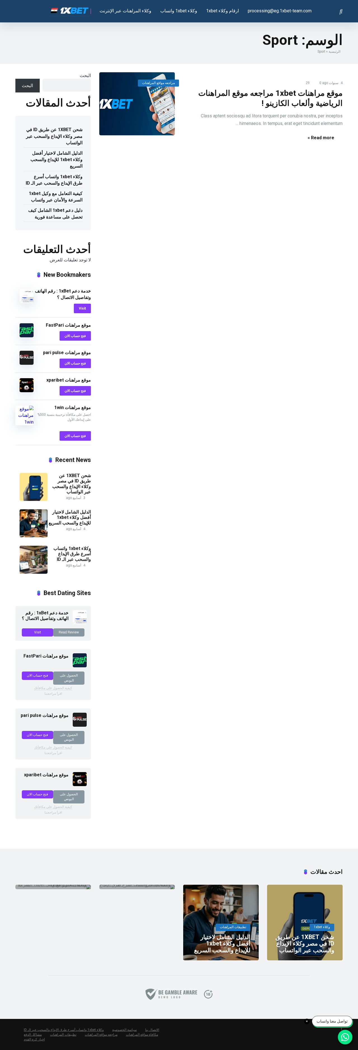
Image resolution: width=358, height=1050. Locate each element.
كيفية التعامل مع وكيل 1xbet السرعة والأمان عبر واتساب (56, 197)
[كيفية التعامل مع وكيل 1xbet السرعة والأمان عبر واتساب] (53, 887)
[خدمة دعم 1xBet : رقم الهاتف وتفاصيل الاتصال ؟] (27, 301)
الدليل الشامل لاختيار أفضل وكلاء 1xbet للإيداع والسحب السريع (56, 159)
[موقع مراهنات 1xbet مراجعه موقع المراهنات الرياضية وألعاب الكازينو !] (137, 103)
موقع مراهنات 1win (72, 407)
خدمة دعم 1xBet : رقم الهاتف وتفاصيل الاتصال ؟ (45, 615)
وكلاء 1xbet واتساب (178, 10)
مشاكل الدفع (33, 1035)
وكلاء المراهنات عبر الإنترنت (125, 10)
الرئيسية (334, 52)
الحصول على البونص (69, 677)
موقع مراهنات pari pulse (67, 352)
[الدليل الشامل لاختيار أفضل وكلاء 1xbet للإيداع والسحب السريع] (34, 535)
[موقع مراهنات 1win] (24, 422)
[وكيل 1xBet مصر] (70, 8)
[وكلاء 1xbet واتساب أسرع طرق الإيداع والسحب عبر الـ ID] (34, 572)
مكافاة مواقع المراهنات (142, 1035)
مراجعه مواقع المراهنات (158, 83)
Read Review (69, 632)
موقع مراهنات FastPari (68, 325)
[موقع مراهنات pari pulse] (27, 363)
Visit (82, 308)
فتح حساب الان (75, 336)
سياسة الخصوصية (124, 1030)
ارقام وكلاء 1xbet (222, 10)
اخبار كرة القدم (34, 1039)
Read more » (321, 137)
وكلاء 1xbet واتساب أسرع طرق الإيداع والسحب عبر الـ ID (54, 180)
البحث (85, 75)
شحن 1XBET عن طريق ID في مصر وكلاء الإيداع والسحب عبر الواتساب (54, 136)
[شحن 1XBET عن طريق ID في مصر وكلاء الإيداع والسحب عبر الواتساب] (34, 499)
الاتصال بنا (152, 1030)
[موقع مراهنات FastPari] (27, 335)
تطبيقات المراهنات (63, 1035)
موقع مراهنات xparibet (68, 380)
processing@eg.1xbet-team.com (280, 10)
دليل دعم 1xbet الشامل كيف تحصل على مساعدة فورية (55, 213)
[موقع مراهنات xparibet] (27, 390)
